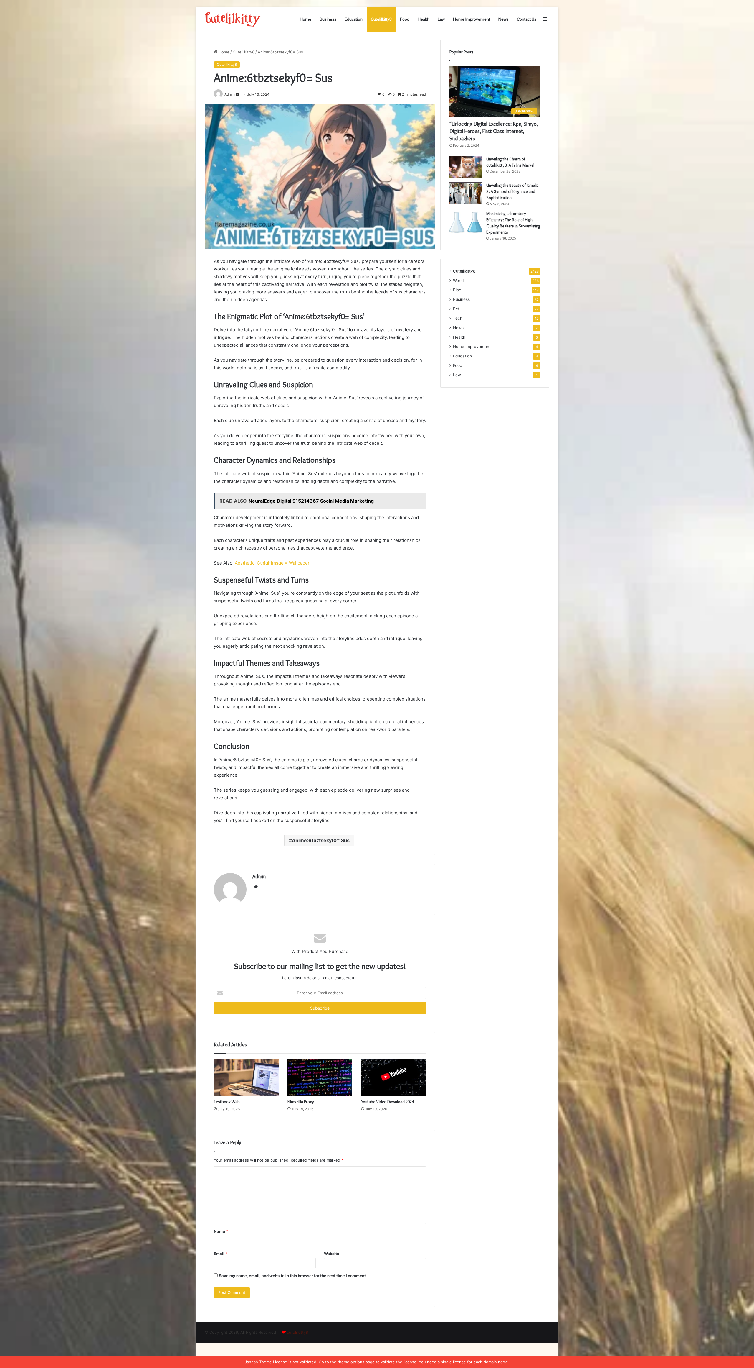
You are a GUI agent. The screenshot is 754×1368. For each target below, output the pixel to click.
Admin (259, 876)
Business (328, 19)
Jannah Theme (258, 1361)
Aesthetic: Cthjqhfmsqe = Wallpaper (272, 563)
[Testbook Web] (246, 1077)
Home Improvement (471, 19)
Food (404, 19)
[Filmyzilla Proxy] (319, 1077)
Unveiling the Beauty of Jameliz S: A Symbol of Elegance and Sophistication (512, 191)
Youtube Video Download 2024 (387, 1101)
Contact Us (526, 19)
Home (305, 19)
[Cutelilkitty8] (233, 19)
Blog (457, 290)
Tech (457, 318)
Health (423, 19)
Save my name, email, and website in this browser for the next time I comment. (293, 1275)
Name (221, 1231)
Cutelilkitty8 (381, 19)
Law (441, 19)
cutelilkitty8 (297, 1332)
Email (220, 1253)
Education (354, 19)
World (458, 280)
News (503, 19)
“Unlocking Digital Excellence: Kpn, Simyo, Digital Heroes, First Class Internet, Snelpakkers (493, 131)
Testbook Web (227, 1101)
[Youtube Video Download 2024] (393, 1077)
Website (331, 1253)
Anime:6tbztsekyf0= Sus (321, 840)
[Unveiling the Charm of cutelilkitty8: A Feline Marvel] (465, 167)
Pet (456, 308)
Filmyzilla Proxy (300, 1101)
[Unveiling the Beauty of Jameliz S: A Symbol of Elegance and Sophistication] (465, 193)
